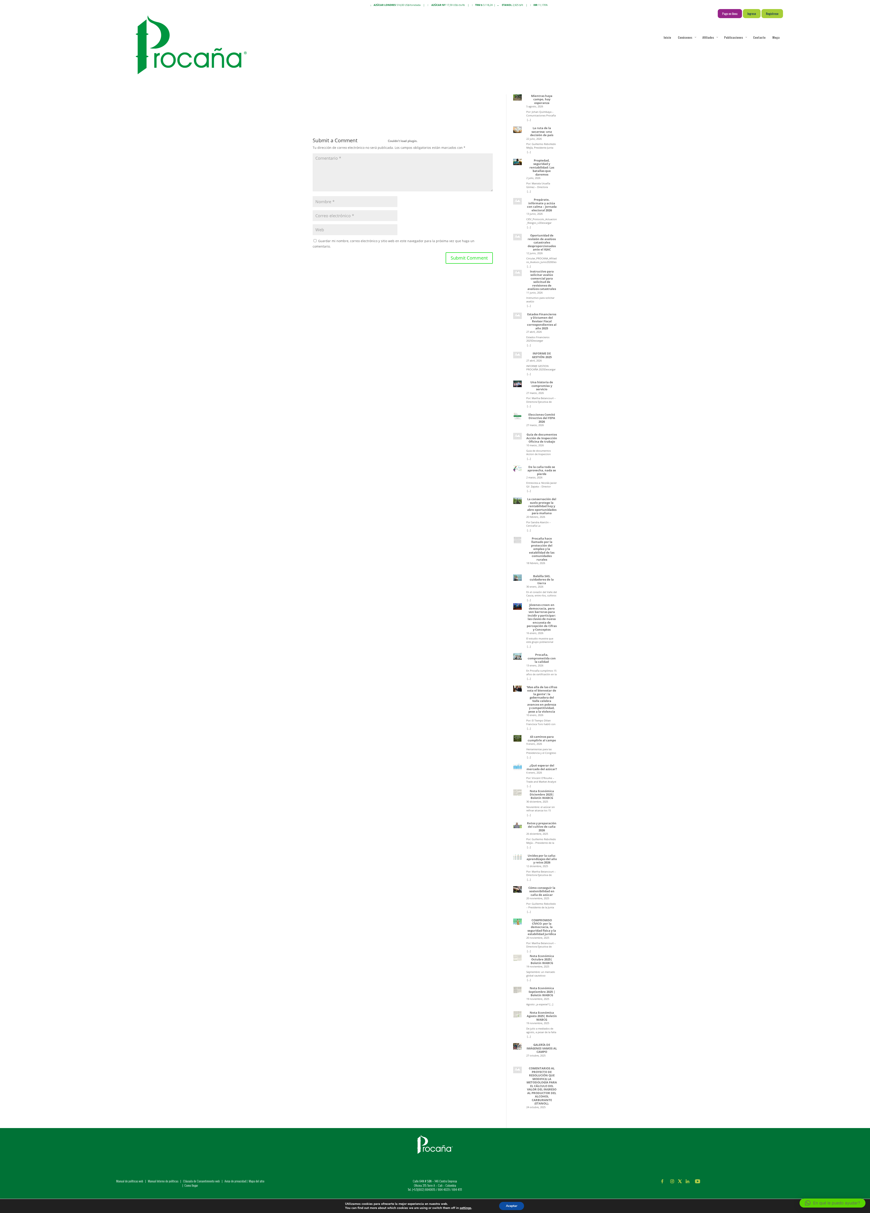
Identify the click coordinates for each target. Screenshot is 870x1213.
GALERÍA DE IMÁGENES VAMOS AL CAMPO (542, 1048)
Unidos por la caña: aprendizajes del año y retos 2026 (542, 859)
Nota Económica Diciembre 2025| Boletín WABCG (542, 794)
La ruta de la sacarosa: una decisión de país (541, 131)
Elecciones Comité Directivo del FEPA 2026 (541, 418)
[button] (832, 1203)
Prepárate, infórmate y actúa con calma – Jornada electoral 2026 (542, 205)
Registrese (772, 13)
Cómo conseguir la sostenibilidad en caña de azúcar (541, 891)
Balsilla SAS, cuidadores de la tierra (542, 579)
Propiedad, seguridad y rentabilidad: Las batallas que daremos (541, 167)
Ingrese (751, 13)
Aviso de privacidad (235, 1181)
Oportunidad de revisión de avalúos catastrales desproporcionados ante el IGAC (542, 242)
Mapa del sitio (256, 1181)
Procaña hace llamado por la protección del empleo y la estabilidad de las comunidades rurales (541, 549)
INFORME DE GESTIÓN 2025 (542, 355)
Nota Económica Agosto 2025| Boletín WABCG (542, 1016)
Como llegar (191, 1185)
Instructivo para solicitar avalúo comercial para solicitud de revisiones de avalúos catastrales (541, 280)
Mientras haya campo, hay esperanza (541, 99)
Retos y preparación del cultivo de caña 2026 (541, 827)
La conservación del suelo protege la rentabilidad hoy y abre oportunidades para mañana (541, 506)
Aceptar (511, 1206)
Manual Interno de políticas (163, 1181)
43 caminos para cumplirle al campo (542, 738)
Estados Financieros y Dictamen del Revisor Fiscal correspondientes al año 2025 (541, 321)
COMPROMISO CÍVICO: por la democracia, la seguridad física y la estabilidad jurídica (541, 927)
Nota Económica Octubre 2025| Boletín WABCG (542, 959)
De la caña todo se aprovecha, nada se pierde (541, 470)
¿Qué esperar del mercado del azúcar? (542, 767)
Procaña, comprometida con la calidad (542, 658)
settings (465, 1208)
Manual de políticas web (129, 1181)
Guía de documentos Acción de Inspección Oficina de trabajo (541, 438)
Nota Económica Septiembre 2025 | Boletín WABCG (542, 991)
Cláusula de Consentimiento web (201, 1181)
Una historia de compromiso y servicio (541, 386)
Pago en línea (729, 13)
